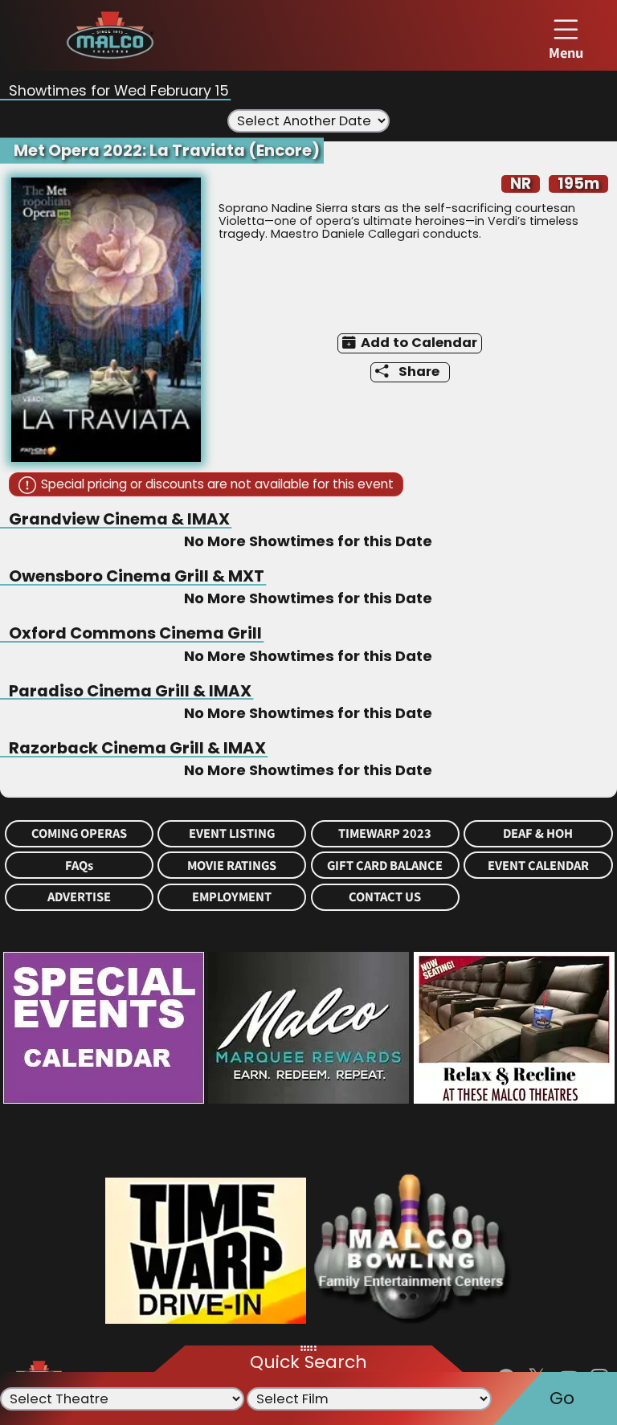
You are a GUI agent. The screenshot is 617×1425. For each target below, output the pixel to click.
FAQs (79, 865)
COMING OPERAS (79, 833)
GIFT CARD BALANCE (385, 865)
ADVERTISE (79, 896)
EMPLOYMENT (232, 896)
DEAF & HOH (538, 833)
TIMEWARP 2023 (384, 833)
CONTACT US (385, 896)
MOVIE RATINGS (231, 865)
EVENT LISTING (232, 833)
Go (562, 1398)
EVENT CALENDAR (538, 865)
